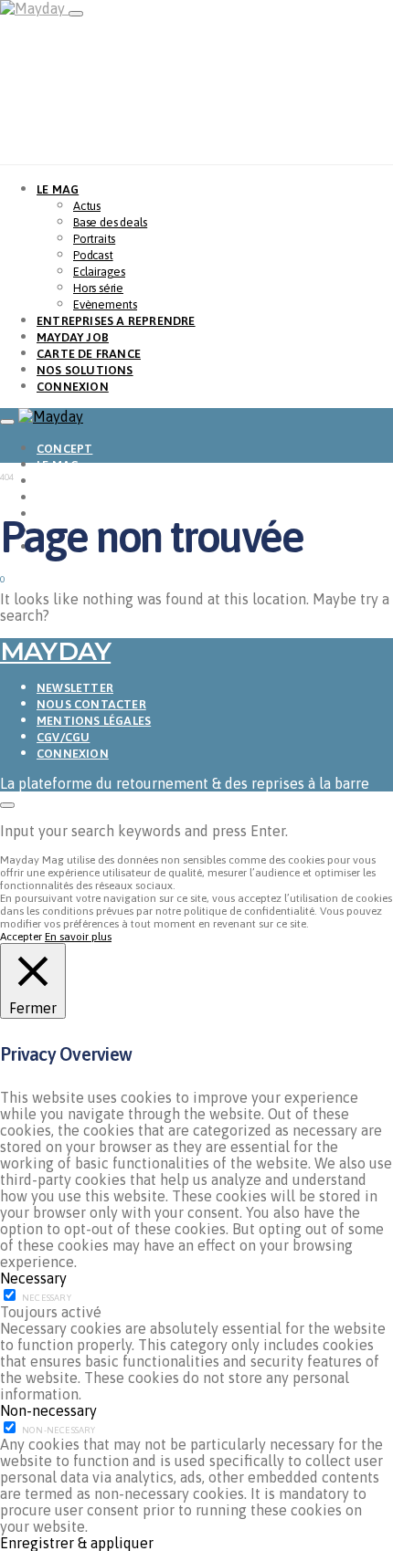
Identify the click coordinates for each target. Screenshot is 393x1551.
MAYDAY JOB (73, 337)
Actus (87, 206)
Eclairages (99, 271)
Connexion (73, 753)
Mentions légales (94, 721)
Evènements (105, 304)
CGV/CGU (63, 737)
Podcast (93, 255)
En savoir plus (78, 936)
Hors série (98, 288)
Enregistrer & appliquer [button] (77, 1543)
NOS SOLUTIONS (85, 370)
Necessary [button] (33, 1278)
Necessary (46, 1298)
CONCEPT (64, 449)
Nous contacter (91, 704)
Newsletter (75, 688)
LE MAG (58, 189)
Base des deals (110, 222)
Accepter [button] (21, 936)
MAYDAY (55, 650)
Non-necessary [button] (48, 1410)
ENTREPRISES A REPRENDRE (116, 321)
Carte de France (89, 354)
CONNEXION (73, 386)
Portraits (94, 239)
